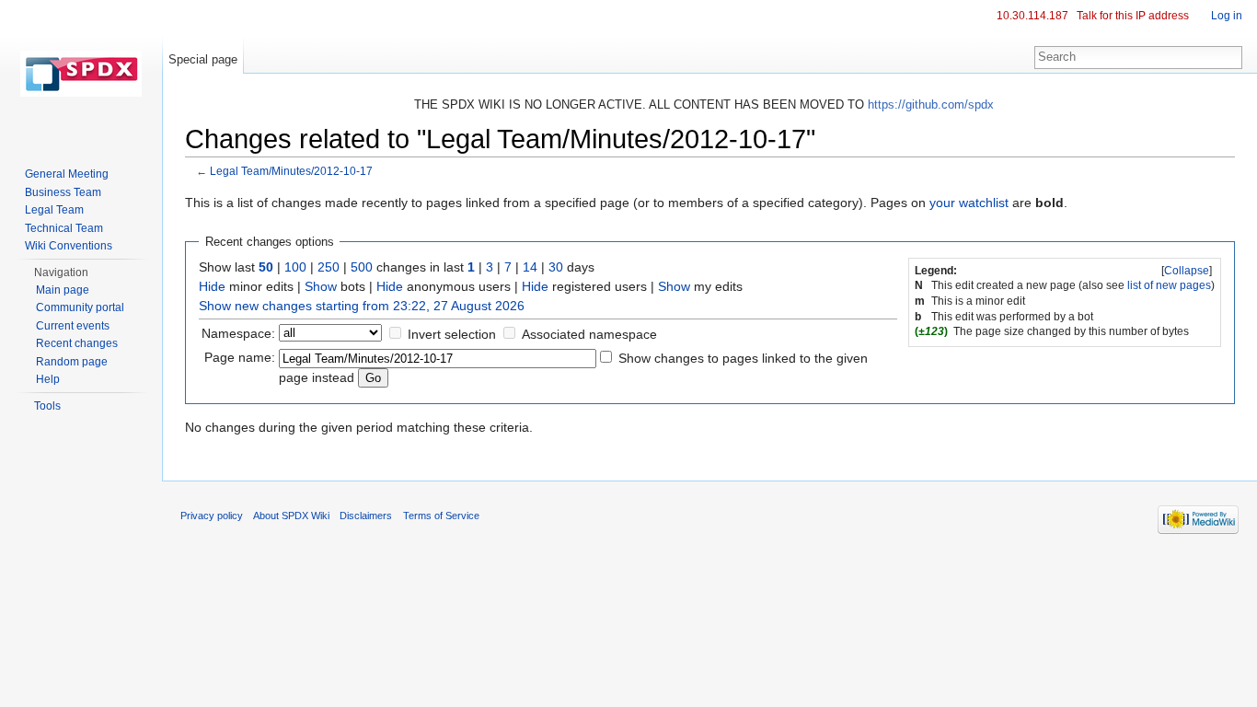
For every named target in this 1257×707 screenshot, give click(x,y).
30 (555, 267)
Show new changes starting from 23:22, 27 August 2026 (362, 305)
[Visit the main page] (81, 73)
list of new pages (1169, 285)
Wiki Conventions (68, 245)
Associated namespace (589, 334)
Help (48, 379)
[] (1187, 270)
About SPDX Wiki (291, 515)
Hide (212, 286)
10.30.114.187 (1032, 15)
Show (321, 286)
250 (328, 267)
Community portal (80, 307)
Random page (72, 361)
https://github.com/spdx (931, 104)
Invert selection (452, 334)
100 (295, 267)
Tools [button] (47, 406)
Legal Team (54, 209)
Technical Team (64, 228)
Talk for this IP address (1133, 15)
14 (530, 267)
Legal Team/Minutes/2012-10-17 (291, 171)
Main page (62, 290)
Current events (73, 325)
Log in (1226, 15)
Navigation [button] (61, 272)
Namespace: (238, 333)
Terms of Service (441, 515)
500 (362, 267)
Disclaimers (366, 515)
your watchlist (969, 202)
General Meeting (67, 174)
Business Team (63, 192)
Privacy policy (211, 515)
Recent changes (77, 343)
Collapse (1186, 270)
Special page (202, 59)
